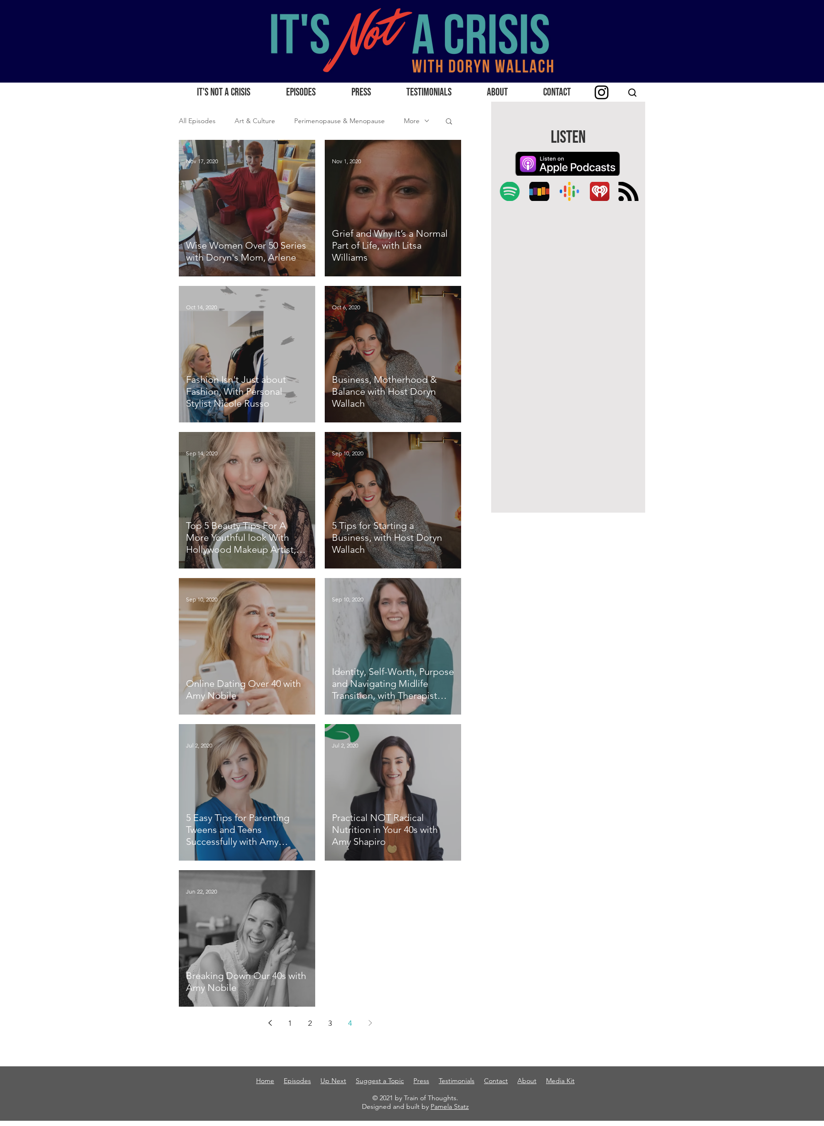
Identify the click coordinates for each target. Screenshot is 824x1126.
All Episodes (197, 121)
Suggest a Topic (380, 1080)
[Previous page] (269, 1022)
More (412, 121)
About (526, 1080)
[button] (448, 122)
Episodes (297, 1080)
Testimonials (456, 1080)
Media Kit (560, 1080)
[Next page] (370, 1022)
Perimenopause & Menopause (339, 121)
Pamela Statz (450, 1106)
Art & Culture (255, 121)
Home (265, 1080)
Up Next (333, 1080)
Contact (496, 1080)
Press (421, 1080)
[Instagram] (601, 92)
